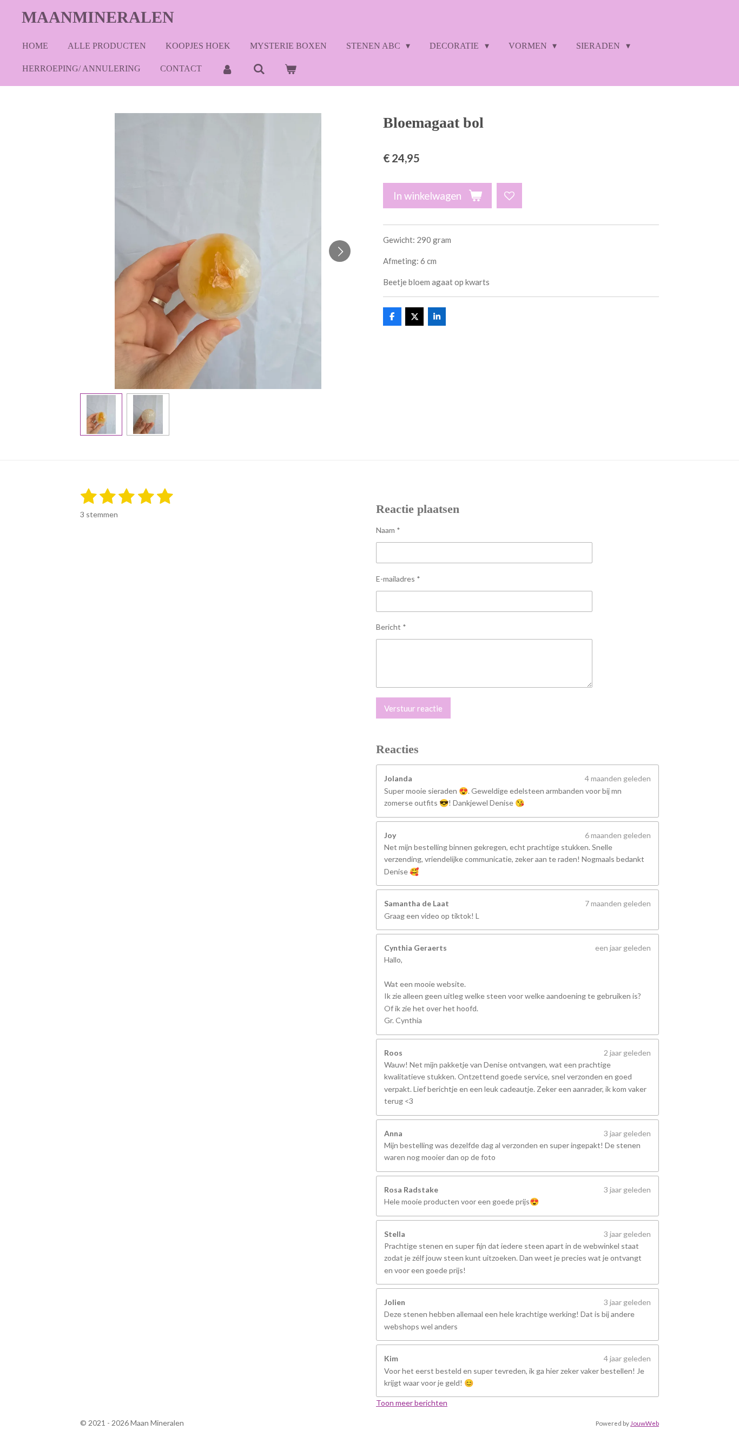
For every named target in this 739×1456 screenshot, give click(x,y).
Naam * (388, 530)
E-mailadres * (398, 578)
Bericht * (391, 626)
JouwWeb (644, 1423)
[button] (101, 414)
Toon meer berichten (411, 1402)
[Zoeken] (259, 69)
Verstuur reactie (413, 708)
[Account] (227, 69)
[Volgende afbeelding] (340, 251)
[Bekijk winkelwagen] (290, 69)
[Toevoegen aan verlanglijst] (509, 195)
